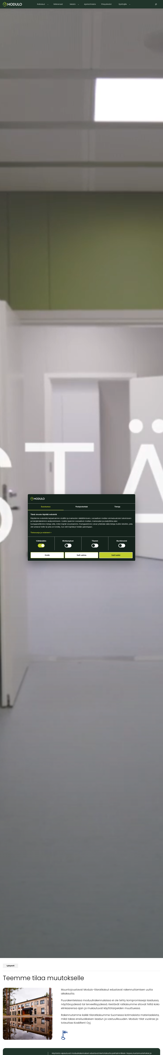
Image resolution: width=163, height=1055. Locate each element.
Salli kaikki (115, 555)
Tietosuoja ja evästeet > (41, 532)
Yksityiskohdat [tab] (81, 507)
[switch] (68, 545)
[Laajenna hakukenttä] (156, 4)
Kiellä (47, 555)
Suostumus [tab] (46, 507)
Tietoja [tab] (117, 507)
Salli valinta (81, 555)
